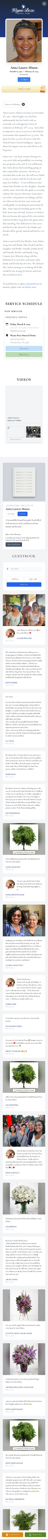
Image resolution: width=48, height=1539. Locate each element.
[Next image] (42, 610)
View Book (11, 514)
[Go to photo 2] (21, 624)
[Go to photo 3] (22, 624)
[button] (24, 610)
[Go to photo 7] (28, 624)
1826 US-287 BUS (17, 339)
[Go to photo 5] (25, 624)
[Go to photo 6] (26, 624)
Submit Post (24, 584)
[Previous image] (5, 610)
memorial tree (33, 283)
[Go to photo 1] (19, 624)
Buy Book (23, 514)
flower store (30, 287)
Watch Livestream (18, 331)
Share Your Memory (14, 544)
